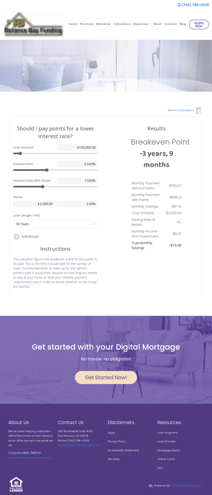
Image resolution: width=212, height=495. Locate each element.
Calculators (122, 24)
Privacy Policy (117, 441)
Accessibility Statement (123, 450)
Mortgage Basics (168, 450)
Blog (182, 24)
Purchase (86, 24)
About (157, 24)
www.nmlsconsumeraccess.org (29, 458)
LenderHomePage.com (186, 485)
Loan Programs (167, 433)
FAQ (160, 468)
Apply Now (199, 24)
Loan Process (166, 441)
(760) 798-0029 (195, 4)
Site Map (113, 459)
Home (73, 24)
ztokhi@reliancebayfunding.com (79, 445)
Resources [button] (141, 24)
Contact (171, 24)
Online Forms (166, 459)
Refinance (103, 24)
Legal (111, 433)
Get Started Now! (106, 377)
